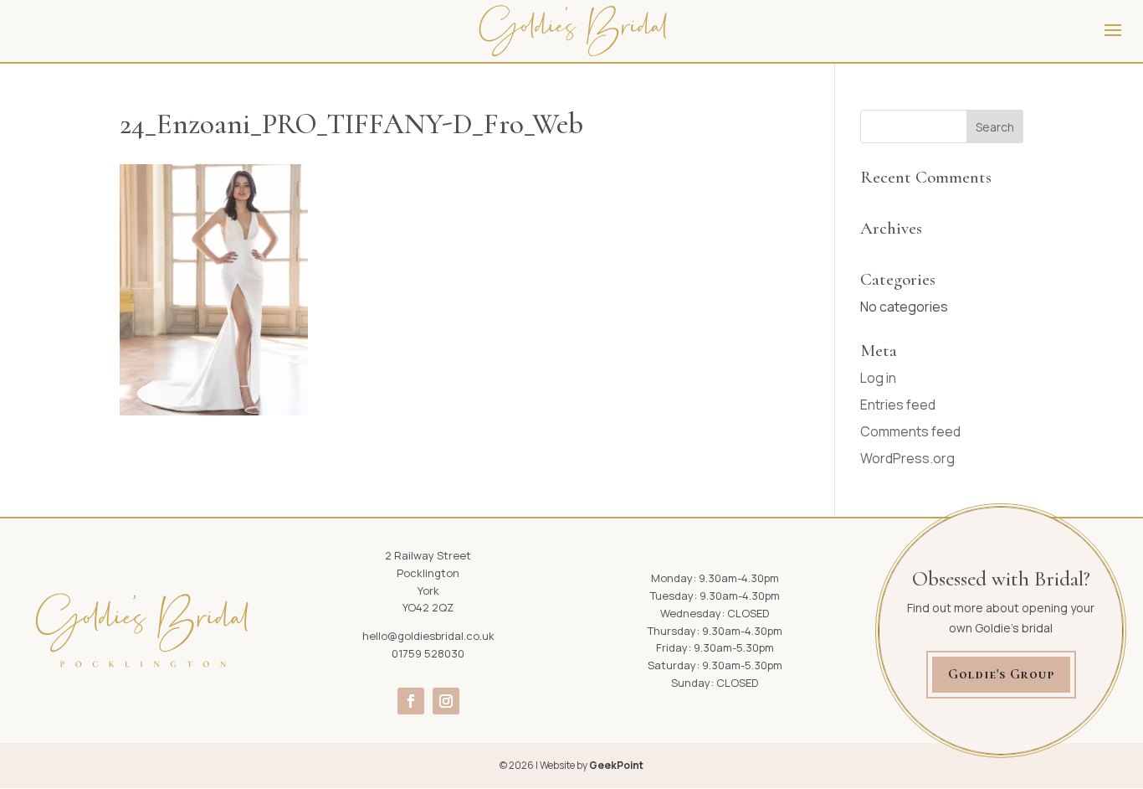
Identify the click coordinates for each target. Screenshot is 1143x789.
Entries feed (897, 404)
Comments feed (910, 431)
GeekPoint (616, 765)
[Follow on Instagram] (446, 701)
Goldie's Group (1001, 674)
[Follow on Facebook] (410, 701)
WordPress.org (907, 458)
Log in (878, 378)
